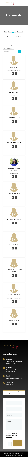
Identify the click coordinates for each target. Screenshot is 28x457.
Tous (5, 31)
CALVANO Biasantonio (14, 117)
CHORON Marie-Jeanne (14, 194)
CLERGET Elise (14, 244)
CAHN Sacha (14, 67)
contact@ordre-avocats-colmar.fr (14, 378)
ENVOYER (17, 442)
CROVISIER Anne (14, 320)
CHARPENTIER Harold (14, 143)
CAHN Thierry (14, 92)
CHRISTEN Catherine (14, 219)
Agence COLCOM (18, 453)
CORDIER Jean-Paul (14, 295)
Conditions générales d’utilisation (14, 455)
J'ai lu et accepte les (11, 435)
